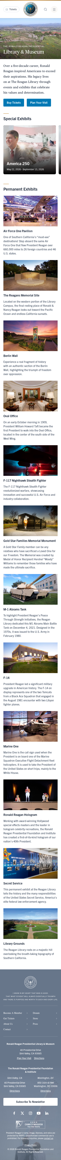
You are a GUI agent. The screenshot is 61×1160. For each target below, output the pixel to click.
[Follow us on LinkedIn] (47, 1113)
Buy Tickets (14, 102)
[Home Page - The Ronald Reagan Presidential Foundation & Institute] (30, 9)
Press (35, 1023)
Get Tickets (8, 1018)
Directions (39, 1058)
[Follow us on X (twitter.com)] (22, 1113)
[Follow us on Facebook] (14, 1113)
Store (35, 1018)
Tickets (13, 9)
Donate (36, 1012)
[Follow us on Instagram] (30, 1113)
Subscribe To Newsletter (30, 1101)
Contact (7, 1029)
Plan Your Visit (39, 102)
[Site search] (45, 9)
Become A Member (12, 1012)
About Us (8, 1023)
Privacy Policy (31, 1145)
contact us (48, 1138)
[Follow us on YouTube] (39, 1113)
